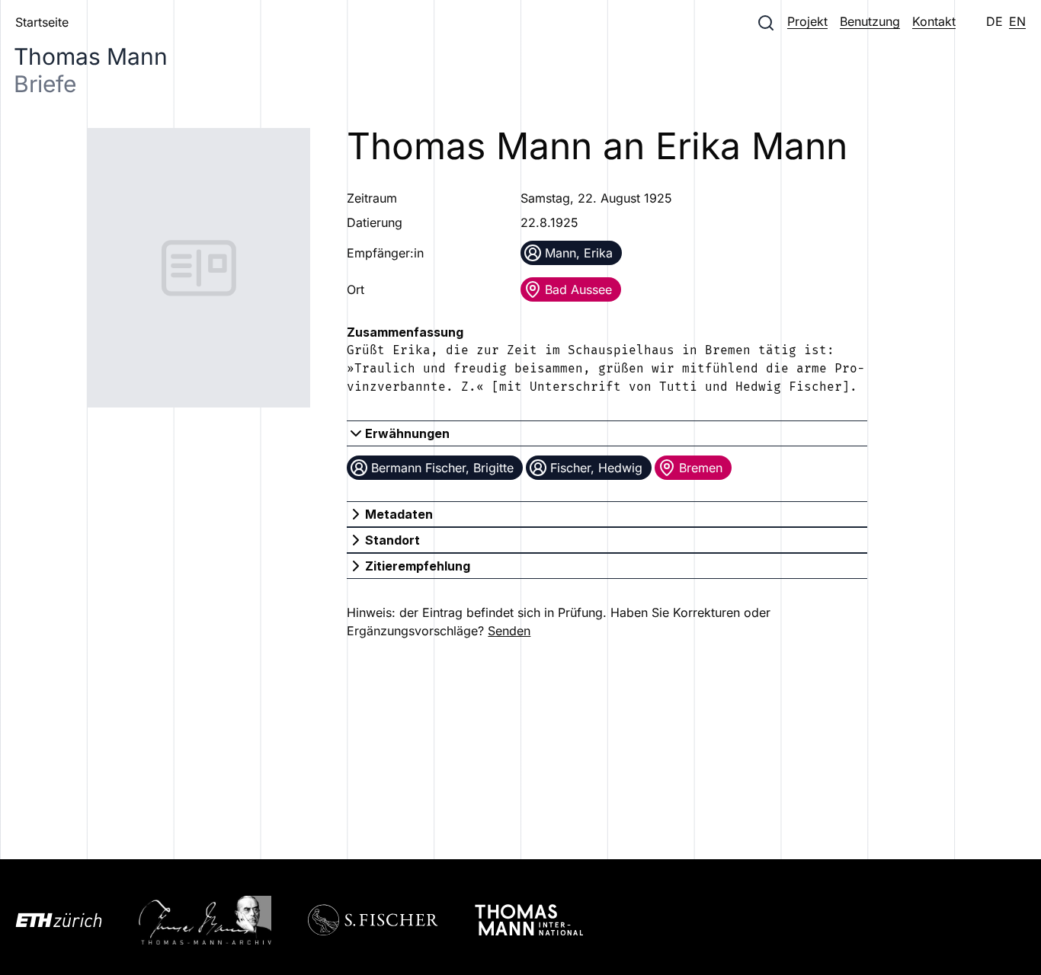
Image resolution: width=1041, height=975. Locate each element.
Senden (509, 630)
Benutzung (870, 21)
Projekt (807, 21)
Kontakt (934, 21)
